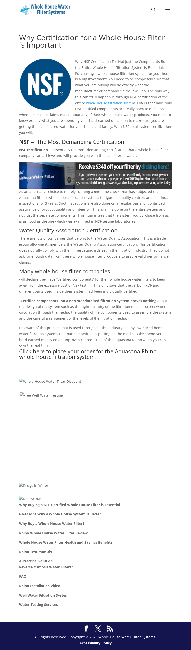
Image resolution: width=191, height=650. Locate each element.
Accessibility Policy (95, 643)
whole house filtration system (110, 103)
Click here (32, 351)
